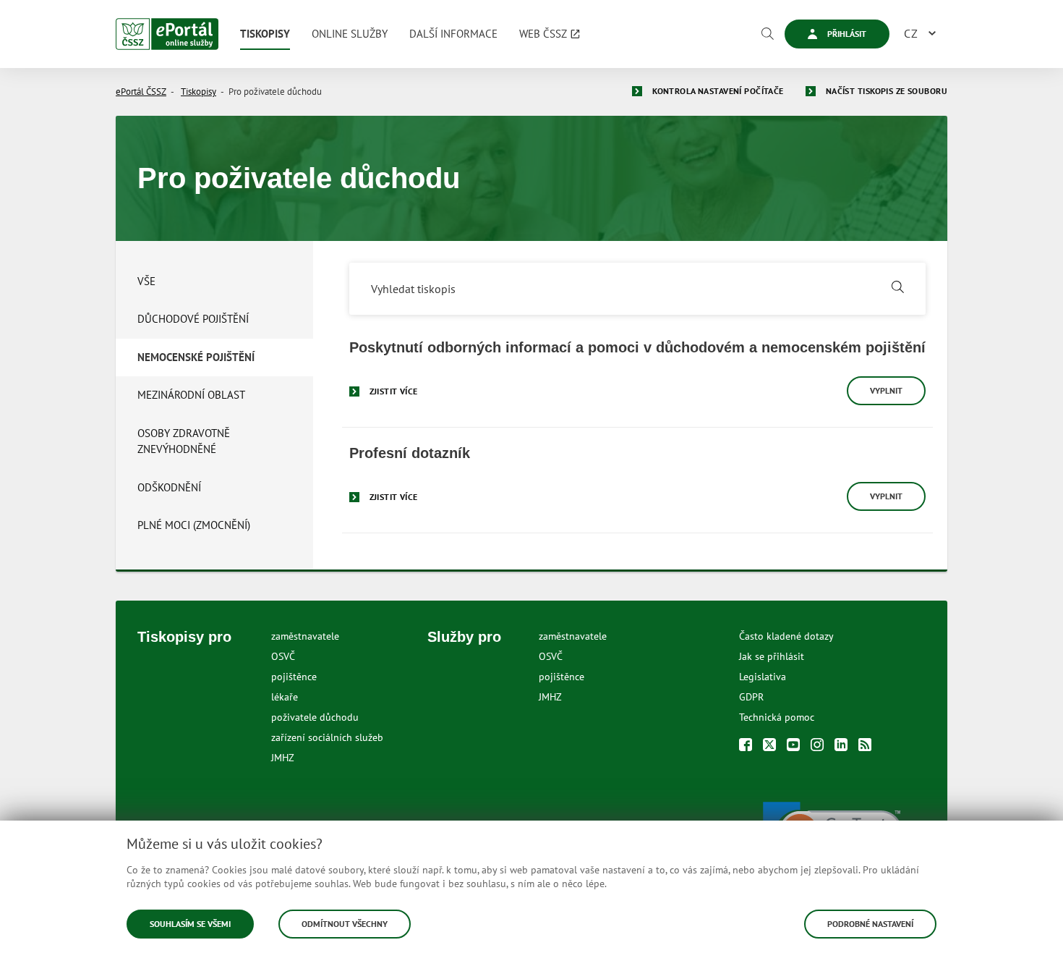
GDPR (751, 696)
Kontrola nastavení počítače (718, 90)
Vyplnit (886, 390)
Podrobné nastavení (870, 923)
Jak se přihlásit (771, 656)
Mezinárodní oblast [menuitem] (191, 395)
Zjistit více (394, 391)
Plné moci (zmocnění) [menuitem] (193, 525)
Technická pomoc (776, 717)
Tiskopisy (198, 91)
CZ (911, 33)
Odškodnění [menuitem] (169, 487)
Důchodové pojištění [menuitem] (193, 319)
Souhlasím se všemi (190, 923)
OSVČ (283, 656)
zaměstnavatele (305, 636)
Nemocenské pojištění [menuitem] (196, 357)
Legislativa (762, 676)
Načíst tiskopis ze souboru (886, 90)
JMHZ (282, 757)
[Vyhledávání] (767, 34)
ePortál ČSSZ (141, 91)
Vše (146, 281)
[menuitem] (265, 34)
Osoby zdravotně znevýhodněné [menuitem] (183, 441)
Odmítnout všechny (345, 923)
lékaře (284, 696)
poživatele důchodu (315, 717)
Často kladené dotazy (786, 636)
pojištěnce (294, 676)
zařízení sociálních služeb (327, 737)
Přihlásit (845, 33)
